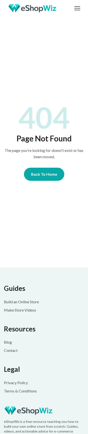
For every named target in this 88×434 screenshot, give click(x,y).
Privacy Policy (16, 382)
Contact (11, 350)
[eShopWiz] (44, 410)
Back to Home (44, 174)
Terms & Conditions (20, 391)
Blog (8, 342)
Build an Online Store (21, 301)
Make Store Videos (20, 310)
